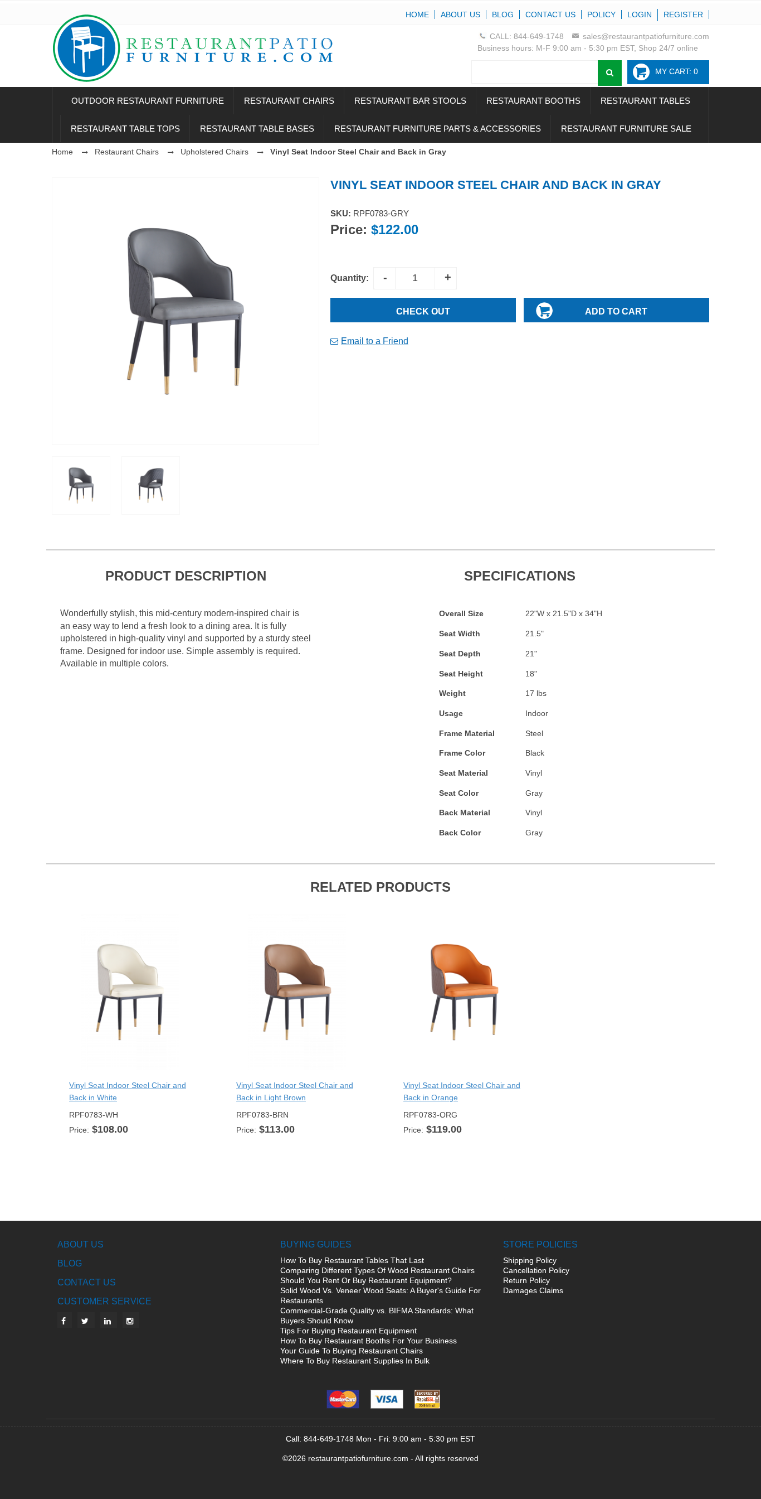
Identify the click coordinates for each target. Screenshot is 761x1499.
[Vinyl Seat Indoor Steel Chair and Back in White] (129, 992)
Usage (451, 713)
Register (683, 14)
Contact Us (550, 14)
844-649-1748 (539, 36)
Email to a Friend (374, 341)
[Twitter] (86, 1320)
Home (417, 14)
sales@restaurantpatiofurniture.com (646, 36)
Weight (452, 693)
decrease (384, 278)
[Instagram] (131, 1320)
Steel (534, 733)
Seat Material (463, 772)
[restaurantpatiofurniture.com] (205, 48)
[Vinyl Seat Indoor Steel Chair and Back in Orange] (464, 992)
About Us (460, 14)
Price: (348, 230)
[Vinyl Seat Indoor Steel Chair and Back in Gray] (185, 310)
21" (531, 653)
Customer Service (104, 1301)
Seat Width (459, 633)
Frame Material (467, 733)
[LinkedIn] (108, 1320)
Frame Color (462, 752)
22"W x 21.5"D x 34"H (563, 613)
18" (531, 673)
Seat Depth (460, 653)
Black (534, 752)
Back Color (460, 832)
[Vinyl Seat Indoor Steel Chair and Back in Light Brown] (296, 992)
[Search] (610, 73)
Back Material (464, 812)
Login (639, 14)
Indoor (536, 713)
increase (446, 278)
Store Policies (540, 1244)
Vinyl (533, 772)
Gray (534, 793)
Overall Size (461, 613)
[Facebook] (64, 1320)
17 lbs (536, 693)
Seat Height (461, 673)
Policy (601, 14)
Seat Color (459, 793)
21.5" (534, 633)
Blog (503, 14)
